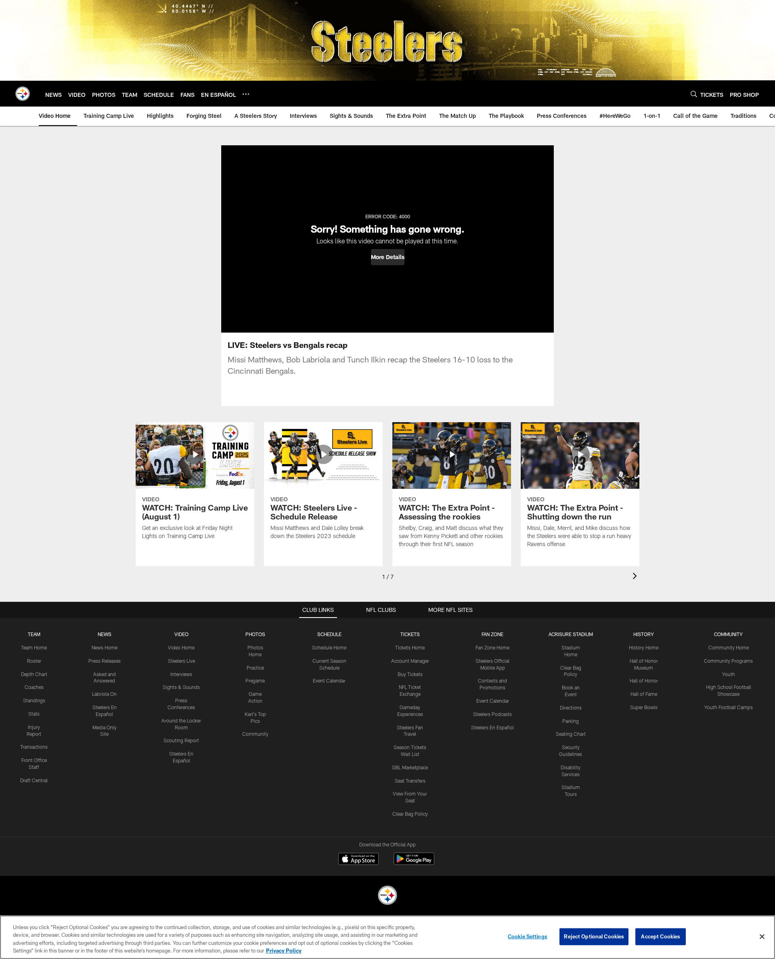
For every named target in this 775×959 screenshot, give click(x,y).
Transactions (34, 747)
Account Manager (410, 661)
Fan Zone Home (492, 647)
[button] (387, 257)
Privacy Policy (284, 950)
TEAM (34, 634)
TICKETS (410, 634)
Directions (571, 707)
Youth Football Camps (728, 707)
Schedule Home (329, 647)
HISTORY (643, 634)
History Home (643, 647)
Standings (34, 700)
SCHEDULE (329, 634)
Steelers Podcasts (492, 714)
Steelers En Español (492, 727)
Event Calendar (329, 680)
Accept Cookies (660, 936)
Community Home (728, 647)
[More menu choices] (246, 94)
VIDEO (181, 634)
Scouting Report (181, 740)
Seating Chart (571, 734)
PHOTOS (255, 634)
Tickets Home (410, 647)
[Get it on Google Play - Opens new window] (414, 863)
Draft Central (34, 780)
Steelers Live (181, 661)
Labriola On (104, 694)
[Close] (762, 936)
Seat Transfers (410, 780)
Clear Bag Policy (410, 814)
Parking (570, 721)
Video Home (181, 647)
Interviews (181, 674)
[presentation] (636, 577)
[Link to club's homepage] (22, 93)
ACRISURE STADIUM (571, 634)
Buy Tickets (410, 674)
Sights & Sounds (181, 687)
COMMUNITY (728, 634)
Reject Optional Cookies (594, 936)
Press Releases (104, 661)
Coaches (34, 687)
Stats (34, 713)
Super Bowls (644, 707)
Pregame (255, 680)
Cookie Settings (527, 936)
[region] (387, 937)
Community (255, 734)
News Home (104, 647)
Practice (255, 667)
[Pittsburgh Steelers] (387, 896)
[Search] (694, 93)
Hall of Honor (644, 680)
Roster (34, 661)
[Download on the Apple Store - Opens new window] (358, 860)
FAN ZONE (492, 634)
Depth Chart (34, 674)
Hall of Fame (643, 694)
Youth (728, 674)
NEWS (104, 634)
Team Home (34, 647)
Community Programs (728, 661)
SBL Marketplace (410, 767)
